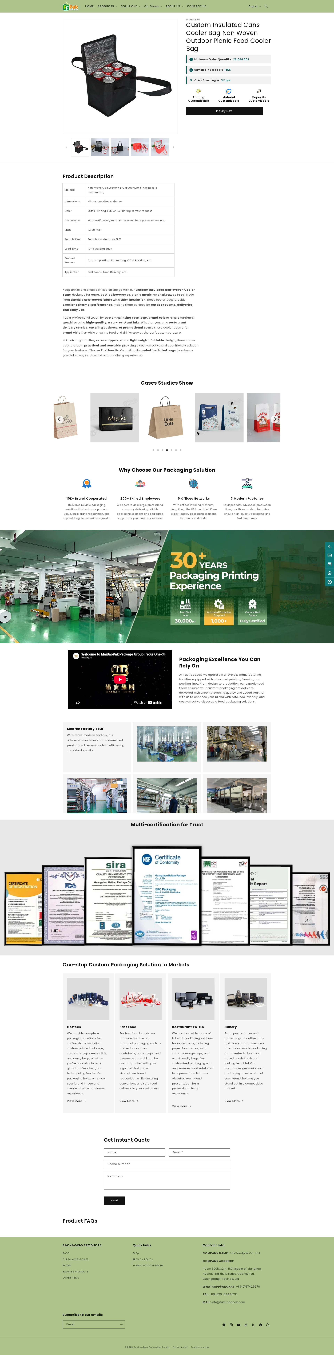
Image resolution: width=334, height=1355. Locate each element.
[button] (107, 6)
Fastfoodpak (141, 1347)
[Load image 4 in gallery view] (140, 147)
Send (114, 1200)
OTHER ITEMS (71, 1277)
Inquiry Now (224, 111)
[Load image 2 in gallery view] (100, 147)
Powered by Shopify (159, 1347)
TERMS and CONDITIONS (148, 1265)
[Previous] (59, 419)
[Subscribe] (121, 1324)
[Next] (274, 419)
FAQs (136, 1253)
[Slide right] (173, 147)
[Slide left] (66, 147)
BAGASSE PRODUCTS (76, 1271)
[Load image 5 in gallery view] (160, 147)
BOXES (67, 1265)
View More (74, 1101)
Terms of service (200, 1347)
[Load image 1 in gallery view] (80, 147)
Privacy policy (180, 1347)
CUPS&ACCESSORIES (76, 1259)
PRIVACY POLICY (143, 1259)
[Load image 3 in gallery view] (120, 147)
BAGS (66, 1253)
